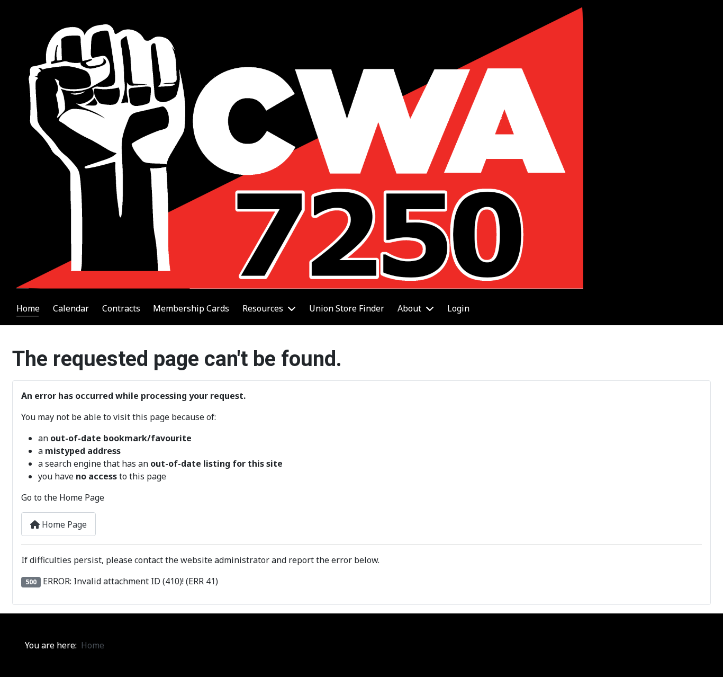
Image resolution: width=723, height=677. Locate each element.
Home (28, 308)
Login (458, 308)
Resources (262, 308)
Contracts (121, 308)
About (409, 308)
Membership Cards (191, 308)
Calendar (71, 308)
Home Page (63, 524)
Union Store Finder (346, 308)
